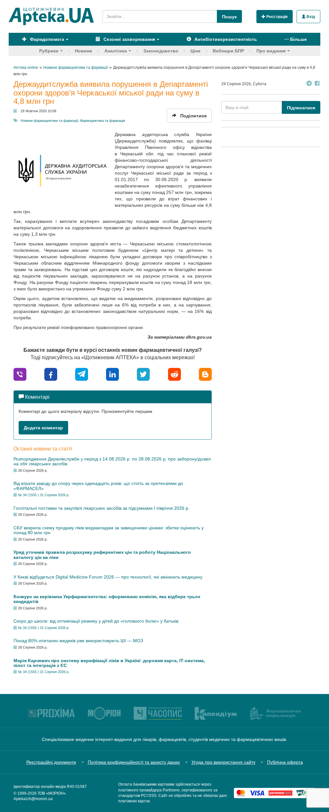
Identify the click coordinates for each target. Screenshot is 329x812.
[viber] (19, 374)
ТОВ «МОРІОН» (52, 793)
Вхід (310, 16)
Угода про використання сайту (223, 762)
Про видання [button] (271, 50)
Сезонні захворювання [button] (128, 39)
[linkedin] (112, 374)
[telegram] (81, 374)
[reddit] (174, 374)
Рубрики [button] (48, 50)
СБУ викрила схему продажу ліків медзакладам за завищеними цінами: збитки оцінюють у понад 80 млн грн (108, 530)
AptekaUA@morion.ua (33, 799)
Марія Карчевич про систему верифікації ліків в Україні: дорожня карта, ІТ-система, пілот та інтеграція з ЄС (109, 663)
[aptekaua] (205, 374)
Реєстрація (276, 16)
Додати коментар (43, 427)
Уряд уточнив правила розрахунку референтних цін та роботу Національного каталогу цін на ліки (102, 555)
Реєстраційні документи (51, 762)
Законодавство (160, 50)
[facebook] (50, 374)
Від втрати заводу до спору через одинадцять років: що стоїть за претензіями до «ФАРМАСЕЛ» (98, 486)
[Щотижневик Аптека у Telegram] (309, 84)
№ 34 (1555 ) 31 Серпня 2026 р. (43, 495)
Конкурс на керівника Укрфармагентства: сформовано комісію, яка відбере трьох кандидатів (106, 599)
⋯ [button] (295, 39)
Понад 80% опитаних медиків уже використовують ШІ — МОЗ (78, 640)
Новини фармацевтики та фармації (49, 121)
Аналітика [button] (115, 50)
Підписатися (301, 107)
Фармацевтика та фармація (102, 121)
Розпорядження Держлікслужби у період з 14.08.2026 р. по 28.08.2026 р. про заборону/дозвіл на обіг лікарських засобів (112, 461)
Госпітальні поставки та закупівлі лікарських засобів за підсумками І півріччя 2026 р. (101, 508)
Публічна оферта (285, 762)
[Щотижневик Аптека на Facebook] (317, 84)
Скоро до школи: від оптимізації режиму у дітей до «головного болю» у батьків (95, 621)
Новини (83, 50)
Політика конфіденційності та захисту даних (134, 762)
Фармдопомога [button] (46, 39)
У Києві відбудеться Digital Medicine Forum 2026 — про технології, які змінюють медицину (107, 576)
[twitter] (143, 374)
